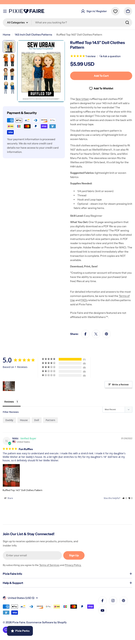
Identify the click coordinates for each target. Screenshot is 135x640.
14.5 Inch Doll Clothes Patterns (33, 34)
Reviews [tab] (9, 401)
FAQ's (84, 300)
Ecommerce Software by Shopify (46, 622)
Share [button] (10, 498)
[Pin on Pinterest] (106, 334)
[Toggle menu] (5, 11)
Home (6, 34)
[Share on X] (96, 334)
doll (36, 420)
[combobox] (67, 22)
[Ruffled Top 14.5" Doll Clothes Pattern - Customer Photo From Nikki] (9, 386)
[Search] (127, 22)
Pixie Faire (18, 622)
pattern (50, 420)
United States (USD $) (21, 598)
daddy (9, 420)
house (24, 420)
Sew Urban (82, 99)
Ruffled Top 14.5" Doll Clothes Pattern (22, 490)
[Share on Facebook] (85, 334)
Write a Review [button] (120, 384)
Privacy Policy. (73, 565)
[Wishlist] (115, 11)
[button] (125, 498)
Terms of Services (49, 565)
